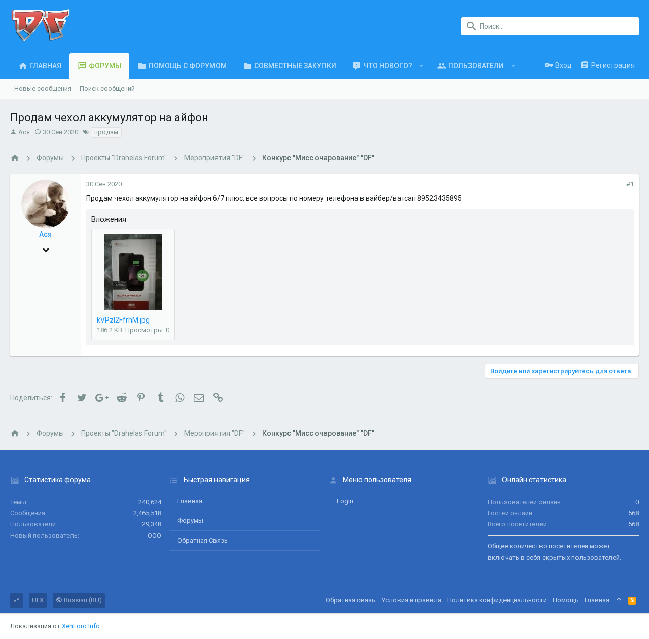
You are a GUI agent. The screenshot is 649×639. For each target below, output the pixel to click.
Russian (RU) (82, 600)
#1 (630, 184)
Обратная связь (202, 540)
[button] (421, 65)
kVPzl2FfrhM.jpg (123, 320)
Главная (189, 501)
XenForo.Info (81, 626)
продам (106, 132)
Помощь (566, 600)
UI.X (38, 600)
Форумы (190, 520)
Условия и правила (411, 600)
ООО (154, 535)
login (345, 501)
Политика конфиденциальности (497, 600)
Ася (24, 132)
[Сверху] (618, 600)
